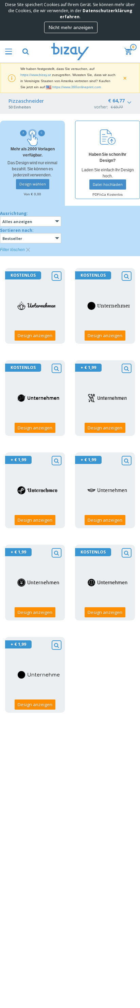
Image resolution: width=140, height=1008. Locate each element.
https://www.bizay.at (35, 75)
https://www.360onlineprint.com (76, 87)
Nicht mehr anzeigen (71, 27)
